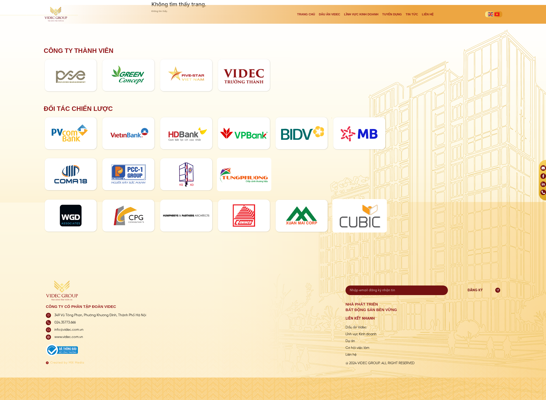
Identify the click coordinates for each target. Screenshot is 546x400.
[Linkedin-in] (543, 184)
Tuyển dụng (392, 14)
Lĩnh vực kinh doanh (361, 14)
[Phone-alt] (543, 192)
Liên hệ (428, 14)
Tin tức (412, 14)
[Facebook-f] (543, 176)
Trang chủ (306, 14)
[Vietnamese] (497, 14)
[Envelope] (543, 168)
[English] (490, 14)
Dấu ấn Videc (329, 14)
